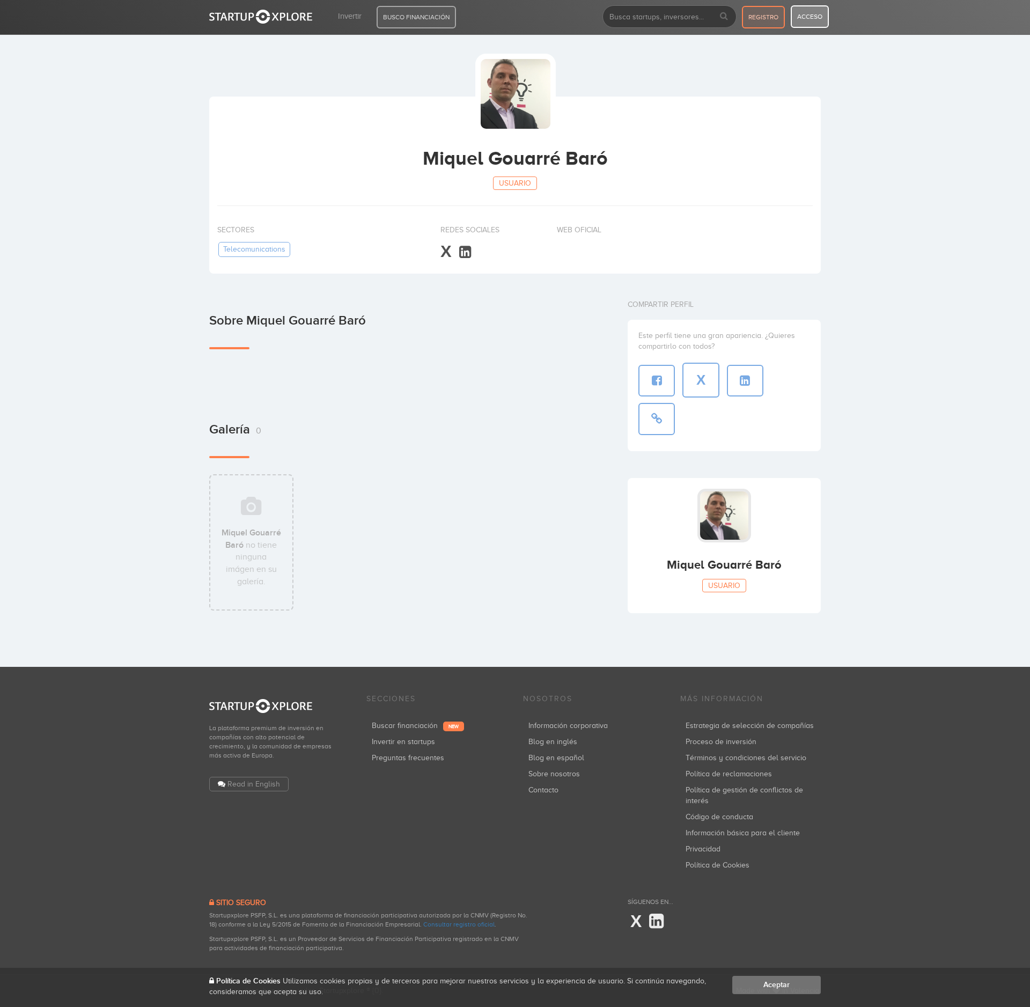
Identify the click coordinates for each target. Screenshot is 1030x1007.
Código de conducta (719, 817)
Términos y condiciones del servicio (746, 758)
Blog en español (556, 758)
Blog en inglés (552, 742)
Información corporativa (568, 726)
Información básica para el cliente (743, 833)
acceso (809, 16)
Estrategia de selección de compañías (750, 726)
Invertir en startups (403, 742)
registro (763, 17)
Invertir (350, 16)
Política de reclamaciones (729, 774)
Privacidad (703, 849)
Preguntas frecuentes (408, 758)
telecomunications (254, 249)
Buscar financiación (415, 726)
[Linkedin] (465, 252)
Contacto (543, 790)
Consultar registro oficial (459, 924)
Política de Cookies (717, 865)
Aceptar (776, 984)
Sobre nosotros (554, 774)
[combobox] (669, 16)
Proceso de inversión (721, 742)
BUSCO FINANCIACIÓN (416, 17)
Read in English (253, 784)
